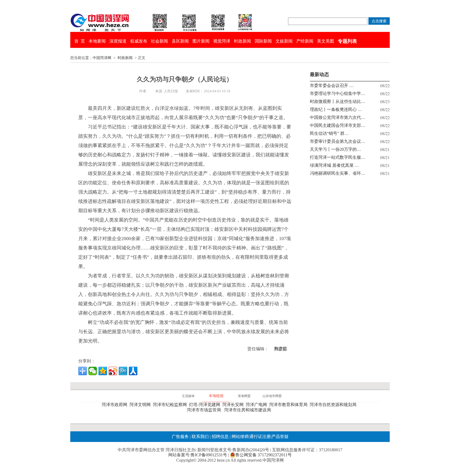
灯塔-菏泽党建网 (205, 404)
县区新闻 (180, 41)
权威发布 (138, 41)
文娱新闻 (284, 41)
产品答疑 (280, 436)
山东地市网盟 (272, 396)
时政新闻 (242, 41)
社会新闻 (159, 41)
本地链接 (216, 396)
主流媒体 (188, 396)
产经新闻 (304, 41)
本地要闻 (97, 41)
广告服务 (180, 436)
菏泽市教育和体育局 (289, 404)
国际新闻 (263, 41)
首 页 (79, 41)
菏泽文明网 (141, 404)
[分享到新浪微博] (113, 371)
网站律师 (240, 436)
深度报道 (117, 41)
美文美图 (325, 41)
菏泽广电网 (257, 404)
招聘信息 (220, 436)
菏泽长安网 (234, 404)
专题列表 (347, 41)
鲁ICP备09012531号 (209, 455)
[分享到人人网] (133, 371)
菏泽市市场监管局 (205, 410)
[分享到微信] (92, 371)
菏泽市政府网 (115, 404)
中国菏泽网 (102, 58)
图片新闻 (201, 41)
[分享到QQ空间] (102, 371)
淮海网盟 (244, 396)
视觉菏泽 (221, 41)
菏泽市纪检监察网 (171, 404)
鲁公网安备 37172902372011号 (263, 455)
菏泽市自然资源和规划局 (334, 404)
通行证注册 (260, 436)
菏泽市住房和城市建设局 (248, 410)
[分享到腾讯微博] (123, 371)
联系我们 (200, 436)
